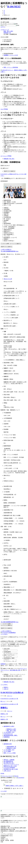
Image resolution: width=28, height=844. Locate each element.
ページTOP (3, 791)
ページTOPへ (4, 634)
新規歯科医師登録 (8, 53)
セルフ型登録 (4, 109)
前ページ (3, 701)
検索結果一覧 (7, 32)
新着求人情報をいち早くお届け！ (15, 785)
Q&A (17, 251)
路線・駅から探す (8, 31)
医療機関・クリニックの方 (11, 55)
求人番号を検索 (5, 22)
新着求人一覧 (4, 713)
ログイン (3, 26)
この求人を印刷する (6, 249)
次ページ (9, 695)
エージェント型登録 (6, 156)
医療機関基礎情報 (10, 251)
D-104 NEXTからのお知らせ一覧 (9, 698)
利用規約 (3, 664)
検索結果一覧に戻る (9, 158)
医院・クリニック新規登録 (11, 67)
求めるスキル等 (8, 279)
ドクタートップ (5, 29)
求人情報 (3, 251)
